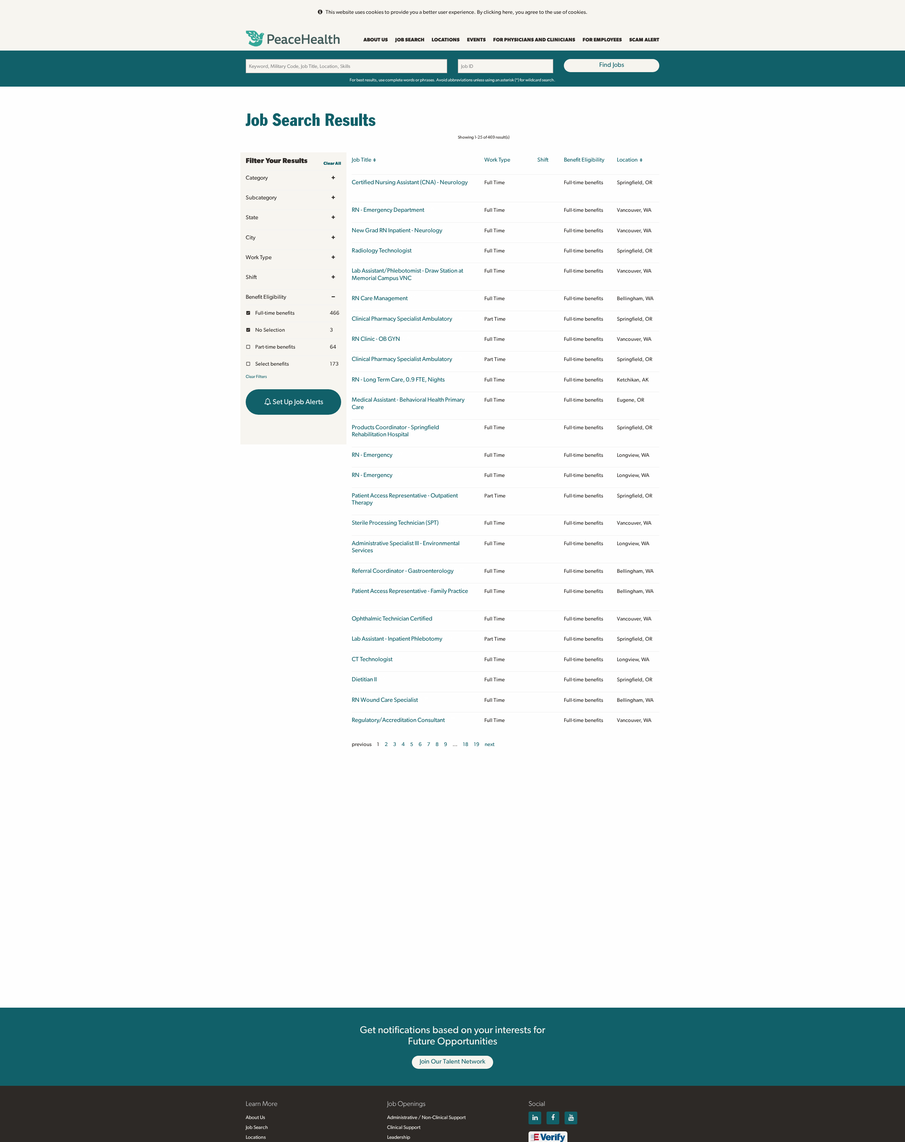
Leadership (398, 1137)
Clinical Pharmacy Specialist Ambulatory (402, 319)
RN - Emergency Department (388, 210)
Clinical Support (403, 1127)
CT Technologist (372, 659)
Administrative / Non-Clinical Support (426, 1117)
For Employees (602, 39)
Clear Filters (256, 376)
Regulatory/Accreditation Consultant (398, 720)
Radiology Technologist (381, 250)
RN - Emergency (372, 455)
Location (628, 160)
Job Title (362, 160)
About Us (375, 39)
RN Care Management (380, 298)
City (251, 237)
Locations (446, 39)
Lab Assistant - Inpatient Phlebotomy (397, 639)
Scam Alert (644, 39)
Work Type (259, 257)
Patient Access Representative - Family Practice (410, 591)
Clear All (332, 163)
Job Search (409, 39)
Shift (251, 277)
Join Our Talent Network (452, 1062)
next (490, 744)
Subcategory (261, 197)
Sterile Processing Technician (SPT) (395, 523)
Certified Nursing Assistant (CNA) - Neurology (410, 182)
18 (465, 744)
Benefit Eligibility (266, 297)
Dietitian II (364, 679)
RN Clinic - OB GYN (376, 339)
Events (476, 39)
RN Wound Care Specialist (385, 700)
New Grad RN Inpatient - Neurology (397, 230)
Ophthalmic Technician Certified (392, 619)
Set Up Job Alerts (297, 402)
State (252, 217)
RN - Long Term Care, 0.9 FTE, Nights (398, 380)
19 (476, 744)
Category (257, 178)
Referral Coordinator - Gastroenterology (403, 571)
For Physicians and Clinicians (534, 39)
